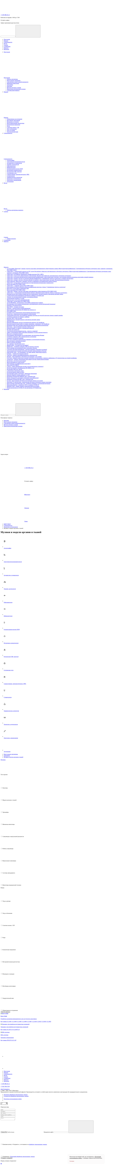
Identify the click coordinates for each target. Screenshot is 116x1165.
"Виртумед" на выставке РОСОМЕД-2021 (18, 301)
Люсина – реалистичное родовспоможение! (19, 308)
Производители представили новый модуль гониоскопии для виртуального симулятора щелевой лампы (35, 294)
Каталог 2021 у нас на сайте (14, 318)
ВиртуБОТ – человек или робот (15, 307)
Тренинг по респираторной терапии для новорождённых (22, 297)
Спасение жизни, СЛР (13, 127)
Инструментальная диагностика (15, 123)
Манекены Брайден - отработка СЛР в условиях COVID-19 (23, 385)
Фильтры (3, 759)
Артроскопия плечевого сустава (15, 298)
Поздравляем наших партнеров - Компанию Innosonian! (22, 373)
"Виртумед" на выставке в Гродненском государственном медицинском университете (30, 282)
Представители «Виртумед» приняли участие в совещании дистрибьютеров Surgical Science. (32, 281)
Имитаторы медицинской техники (16, 89)
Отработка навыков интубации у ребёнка (18, 316)
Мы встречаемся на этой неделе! (15, 362)
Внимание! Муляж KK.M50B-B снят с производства (21, 376)
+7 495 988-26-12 (5, 15)
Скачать (6, 45)
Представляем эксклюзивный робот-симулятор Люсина (22, 348)
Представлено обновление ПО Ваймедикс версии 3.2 (21, 309)
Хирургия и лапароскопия (14, 180)
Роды (8, 126)
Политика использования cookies (13, 1099)
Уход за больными (12, 129)
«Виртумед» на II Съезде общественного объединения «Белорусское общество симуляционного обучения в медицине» (39, 275)
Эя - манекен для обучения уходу (16, 343)
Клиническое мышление (13, 124)
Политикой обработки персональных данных (22, 1156)
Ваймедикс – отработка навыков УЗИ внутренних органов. (23, 346)
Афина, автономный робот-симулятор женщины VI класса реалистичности (27, 332)
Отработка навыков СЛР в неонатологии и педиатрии (21, 336)
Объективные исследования (14, 119)
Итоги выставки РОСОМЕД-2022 (16, 290)
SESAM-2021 (10, 321)
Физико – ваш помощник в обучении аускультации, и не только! (24, 356)
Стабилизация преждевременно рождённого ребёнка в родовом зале (25, 295)
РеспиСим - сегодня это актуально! (16, 360)
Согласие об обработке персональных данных (16, 1096)
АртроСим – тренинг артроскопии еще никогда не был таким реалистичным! (28, 359)
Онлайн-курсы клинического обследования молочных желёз (23, 312)
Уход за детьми (11, 130)
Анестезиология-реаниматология (16, 161)
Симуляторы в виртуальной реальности (17, 82)
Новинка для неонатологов (14, 305)
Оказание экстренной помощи (15, 338)
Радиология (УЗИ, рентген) (14, 171)
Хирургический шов (12, 131)
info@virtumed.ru (5, 1089)
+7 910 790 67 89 (5, 1086)
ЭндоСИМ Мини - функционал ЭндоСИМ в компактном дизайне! (25, 302)
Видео (5, 43)
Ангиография (10, 160)
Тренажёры (10, 84)
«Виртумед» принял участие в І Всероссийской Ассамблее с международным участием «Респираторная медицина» (38, 280)
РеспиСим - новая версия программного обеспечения (21, 314)
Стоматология (11, 176)
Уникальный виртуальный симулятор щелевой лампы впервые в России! (26, 351)
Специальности (8, 42)
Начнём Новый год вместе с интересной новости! (20, 328)
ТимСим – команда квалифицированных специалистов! (22, 355)
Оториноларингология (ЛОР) (15, 168)
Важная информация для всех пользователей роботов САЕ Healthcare (25, 322)
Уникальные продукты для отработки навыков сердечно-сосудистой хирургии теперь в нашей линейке (35, 315)
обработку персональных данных (38, 1144)
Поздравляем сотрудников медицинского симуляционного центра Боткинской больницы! (31, 304)
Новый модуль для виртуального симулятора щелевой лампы (23, 319)
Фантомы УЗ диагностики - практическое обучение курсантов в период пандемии (29, 382)
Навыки (6, 40)
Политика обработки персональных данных (16, 1094)
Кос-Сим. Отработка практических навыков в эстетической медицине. (26, 339)
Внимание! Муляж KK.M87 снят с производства (20, 379)
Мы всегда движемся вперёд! (15, 334)
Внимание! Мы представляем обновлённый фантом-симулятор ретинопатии (27, 325)
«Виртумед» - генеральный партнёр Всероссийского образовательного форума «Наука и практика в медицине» (37, 292)
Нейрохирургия (11, 167)
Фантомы (9, 86)
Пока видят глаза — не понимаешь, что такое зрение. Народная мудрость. (27, 352)
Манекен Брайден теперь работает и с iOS (18, 375)
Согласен (72, 1161)
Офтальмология (11, 166)
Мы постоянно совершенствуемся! (16, 341)
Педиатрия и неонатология (14, 170)
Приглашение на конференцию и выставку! (19, 363)
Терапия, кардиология (13, 164)
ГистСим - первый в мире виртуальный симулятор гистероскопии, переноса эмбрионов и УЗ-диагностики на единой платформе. (42, 358)
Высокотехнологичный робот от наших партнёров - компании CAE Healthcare (28, 324)
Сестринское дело (12, 173)
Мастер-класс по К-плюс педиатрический (18, 299)
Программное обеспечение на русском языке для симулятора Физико (25, 335)
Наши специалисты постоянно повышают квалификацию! (23, 378)
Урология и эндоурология (14, 178)
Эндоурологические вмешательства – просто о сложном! (22, 331)
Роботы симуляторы (12, 79)
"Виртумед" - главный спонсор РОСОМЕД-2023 (20, 285)
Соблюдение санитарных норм (15, 370)
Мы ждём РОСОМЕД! (13, 365)
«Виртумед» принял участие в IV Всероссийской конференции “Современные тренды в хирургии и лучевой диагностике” (40, 278)
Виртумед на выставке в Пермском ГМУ (18, 288)
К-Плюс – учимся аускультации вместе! (17, 353)
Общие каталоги (11, 238)
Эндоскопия (10, 181)
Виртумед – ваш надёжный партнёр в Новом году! (20, 326)
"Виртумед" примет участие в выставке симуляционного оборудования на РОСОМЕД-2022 (32, 291)
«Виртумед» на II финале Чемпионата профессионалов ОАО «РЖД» (25, 274)
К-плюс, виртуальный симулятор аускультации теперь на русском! (25, 380)
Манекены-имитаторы (13, 83)
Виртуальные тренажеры (13, 80)
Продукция (7, 39)
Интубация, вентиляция (13, 120)
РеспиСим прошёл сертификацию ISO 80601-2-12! (20, 368)
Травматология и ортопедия (14, 177)
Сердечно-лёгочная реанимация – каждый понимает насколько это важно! (27, 349)
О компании (7, 46)
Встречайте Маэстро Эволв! (14, 369)
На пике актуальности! (13, 329)
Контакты (6, 49)
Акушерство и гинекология (14, 163)
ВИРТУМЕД (7, 524)
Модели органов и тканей (14, 87)
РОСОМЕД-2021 (11, 311)
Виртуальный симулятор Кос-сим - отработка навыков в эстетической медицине (28, 383)
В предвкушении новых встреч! (15, 372)
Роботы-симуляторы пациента (15, 210)
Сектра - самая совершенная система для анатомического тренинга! (25, 366)
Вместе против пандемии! (14, 342)
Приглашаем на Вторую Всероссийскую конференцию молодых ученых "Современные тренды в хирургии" (36, 287)
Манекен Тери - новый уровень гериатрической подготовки (23, 386)
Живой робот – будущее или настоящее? (18, 345)
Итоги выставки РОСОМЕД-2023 (16, 284)
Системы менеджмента (13, 90)
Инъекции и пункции (13, 121)
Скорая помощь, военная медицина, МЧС (18, 174)
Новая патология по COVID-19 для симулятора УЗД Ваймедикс (24, 387)
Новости (6, 48)
